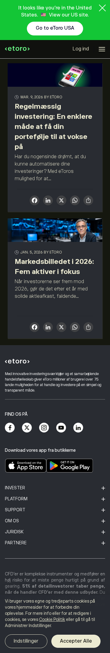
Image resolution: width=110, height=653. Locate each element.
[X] (61, 201)
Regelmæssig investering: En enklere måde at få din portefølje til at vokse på (53, 126)
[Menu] (102, 49)
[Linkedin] (78, 427)
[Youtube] (61, 427)
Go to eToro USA (55, 28)
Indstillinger (26, 641)
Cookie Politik (52, 619)
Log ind (81, 49)
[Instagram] (44, 427)
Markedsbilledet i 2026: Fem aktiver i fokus (54, 266)
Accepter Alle (76, 641)
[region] (55, 624)
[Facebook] (10, 427)
